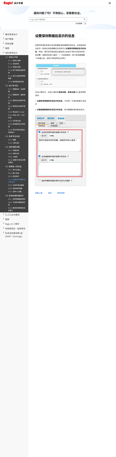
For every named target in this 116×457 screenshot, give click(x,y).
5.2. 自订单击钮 (11, 85)
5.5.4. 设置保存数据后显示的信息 (16, 180)
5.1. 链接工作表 (11, 57)
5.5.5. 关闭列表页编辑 (16, 185)
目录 (50, 193)
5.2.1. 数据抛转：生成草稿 (16, 90)
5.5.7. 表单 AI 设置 (14, 191)
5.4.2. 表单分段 (13, 153)
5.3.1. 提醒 (12, 140)
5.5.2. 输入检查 (13, 173)
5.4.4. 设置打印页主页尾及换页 (16, 161)
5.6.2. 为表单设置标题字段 (16, 203)
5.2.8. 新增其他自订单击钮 (16, 125)
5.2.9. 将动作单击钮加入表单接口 (16, 131)
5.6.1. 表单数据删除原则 (16, 199)
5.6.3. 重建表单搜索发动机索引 (16, 209)
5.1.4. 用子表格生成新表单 (16, 71)
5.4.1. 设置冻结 (13, 150)
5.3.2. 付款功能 (13, 143)
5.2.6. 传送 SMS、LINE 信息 (16, 116)
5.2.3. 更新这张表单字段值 (16, 101)
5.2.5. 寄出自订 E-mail (16, 112)
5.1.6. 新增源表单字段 (16, 82)
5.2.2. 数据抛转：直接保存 (16, 96)
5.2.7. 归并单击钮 (14, 121)
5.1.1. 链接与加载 (14, 60)
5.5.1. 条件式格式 (14, 170)
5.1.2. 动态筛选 (13, 64)
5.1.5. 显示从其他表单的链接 (16, 77)
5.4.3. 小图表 (12, 157)
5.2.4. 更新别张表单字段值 (16, 107)
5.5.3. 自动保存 (13, 176)
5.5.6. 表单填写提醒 (15, 188)
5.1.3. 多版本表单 (14, 67)
